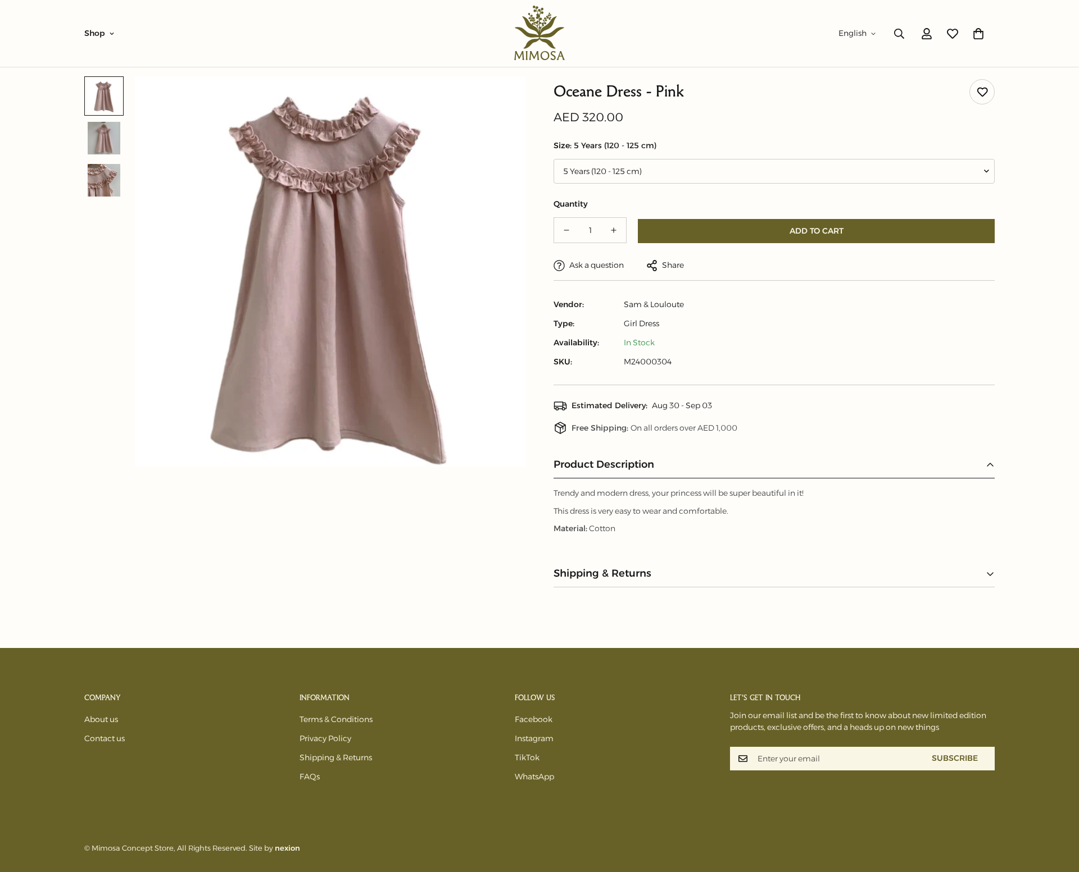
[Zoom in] (501, 100)
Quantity (571, 204)
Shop (94, 33)
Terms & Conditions (336, 719)
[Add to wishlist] (982, 91)
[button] (978, 34)
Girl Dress (641, 323)
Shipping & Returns (336, 757)
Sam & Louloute (654, 304)
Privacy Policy (325, 738)
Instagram (534, 738)
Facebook (533, 719)
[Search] (899, 33)
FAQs (310, 776)
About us (101, 719)
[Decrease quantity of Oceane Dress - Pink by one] (566, 230)
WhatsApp (534, 776)
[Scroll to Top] (1057, 811)
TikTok (527, 757)
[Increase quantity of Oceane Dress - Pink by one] (613, 230)
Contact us (104, 738)
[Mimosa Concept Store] (539, 33)
